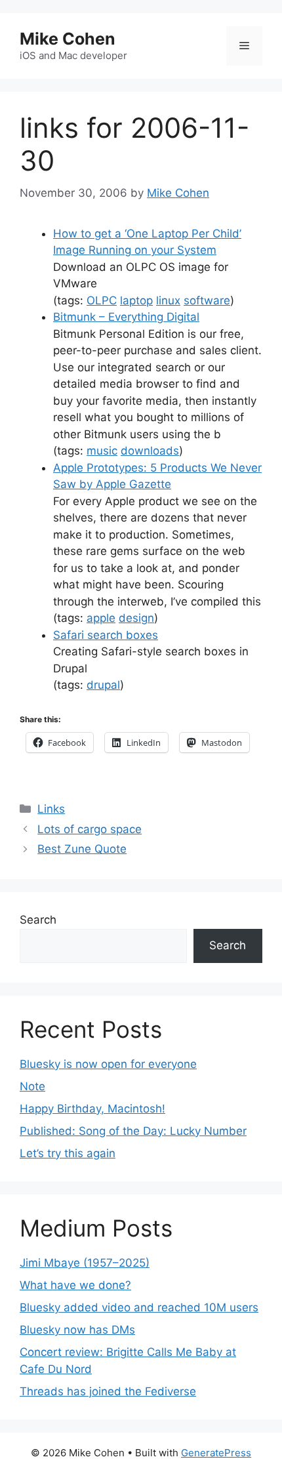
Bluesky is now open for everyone (108, 1064)
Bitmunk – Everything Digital (126, 316)
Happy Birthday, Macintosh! (92, 1108)
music (102, 450)
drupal (103, 684)
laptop (136, 300)
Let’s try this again (67, 1153)
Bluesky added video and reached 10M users (139, 1307)
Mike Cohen (67, 39)
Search (38, 919)
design (136, 617)
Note (32, 1086)
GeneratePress (216, 1452)
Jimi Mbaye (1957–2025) (85, 1262)
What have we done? (75, 1285)
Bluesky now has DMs (77, 1329)
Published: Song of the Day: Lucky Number (133, 1130)
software (207, 300)
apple (101, 617)
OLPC (102, 300)
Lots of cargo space (89, 829)
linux (168, 300)
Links (51, 808)
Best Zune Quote (82, 848)
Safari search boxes (105, 635)
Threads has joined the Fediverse (108, 1391)
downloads (150, 450)
